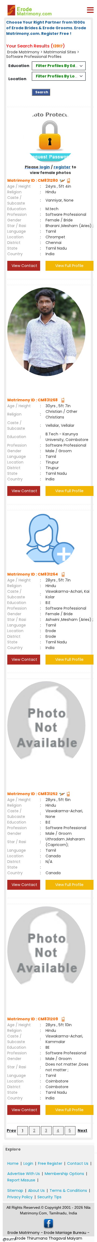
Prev (11, 1130)
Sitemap (15, 1190)
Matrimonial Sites (60, 52)
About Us (36, 1190)
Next (82, 1130)
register (62, 167)
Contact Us (77, 1163)
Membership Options (64, 1173)
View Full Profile (69, 265)
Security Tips (49, 1197)
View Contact (24, 265)
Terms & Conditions (68, 1190)
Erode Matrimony (23, 52)
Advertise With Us (23, 1173)
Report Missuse (21, 1180)
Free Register (50, 1163)
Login (28, 1163)
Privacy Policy (20, 1197)
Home (13, 1163)
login (45, 167)
